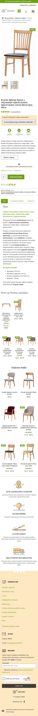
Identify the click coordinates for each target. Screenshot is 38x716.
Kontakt (10, 634)
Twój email (5, 663)
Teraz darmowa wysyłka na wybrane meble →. (19, 1)
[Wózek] (26, 11)
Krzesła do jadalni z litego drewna (22, 192)
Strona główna (9, 18)
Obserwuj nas (17, 702)
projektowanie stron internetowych (23, 709)
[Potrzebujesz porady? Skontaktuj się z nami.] (19, 164)
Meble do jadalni (20, 18)
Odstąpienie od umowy (10, 600)
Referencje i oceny (8, 592)
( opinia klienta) (15, 112)
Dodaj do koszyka (16, 177)
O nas (4, 596)
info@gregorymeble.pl (14, 643)
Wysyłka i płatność (8, 587)
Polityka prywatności (9, 612)
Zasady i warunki (8, 616)
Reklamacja (6, 604)
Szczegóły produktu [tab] (17, 201)
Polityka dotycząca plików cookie (13, 608)
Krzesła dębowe (10, 192)
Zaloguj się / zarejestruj (28, 5)
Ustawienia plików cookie (10, 626)
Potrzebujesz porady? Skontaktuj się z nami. (19, 166)
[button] (19, 11)
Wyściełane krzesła (9, 193)
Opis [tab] (4, 201)
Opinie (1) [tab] (31, 201)
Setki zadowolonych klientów (19, 492)
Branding (9, 709)
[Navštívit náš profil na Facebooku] (24, 702)
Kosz (3, 621)
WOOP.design (10, 712)
